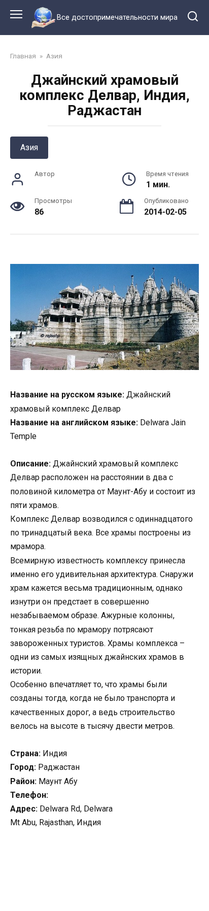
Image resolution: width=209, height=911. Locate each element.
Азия (29, 147)
